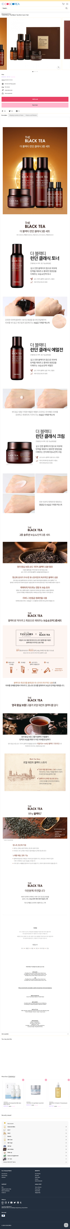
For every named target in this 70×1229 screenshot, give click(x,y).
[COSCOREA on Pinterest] (18, 1203)
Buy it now (35, 105)
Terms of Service (38, 1187)
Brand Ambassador (38, 1180)
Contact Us (4, 1192)
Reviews (36, 1179)
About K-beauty (4, 1175)
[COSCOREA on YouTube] (11, 1203)
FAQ (2, 1187)
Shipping (3, 79)
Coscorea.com (4, 1173)
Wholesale (3, 1177)
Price (3, 74)
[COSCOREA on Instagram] (6, 1203)
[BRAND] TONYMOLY (6, 13)
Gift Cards (37, 1175)
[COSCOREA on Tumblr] (21, 1203)
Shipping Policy (37, 1192)
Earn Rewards (37, 1173)
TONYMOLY (11, 1076)
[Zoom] (58, 67)
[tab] (4, 115)
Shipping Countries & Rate (6, 1189)
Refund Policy (37, 1190)
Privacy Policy (37, 1189)
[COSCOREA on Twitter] (15, 1203)
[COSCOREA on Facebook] (9, 1203)
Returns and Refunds (5, 1190)
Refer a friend (37, 1177)
